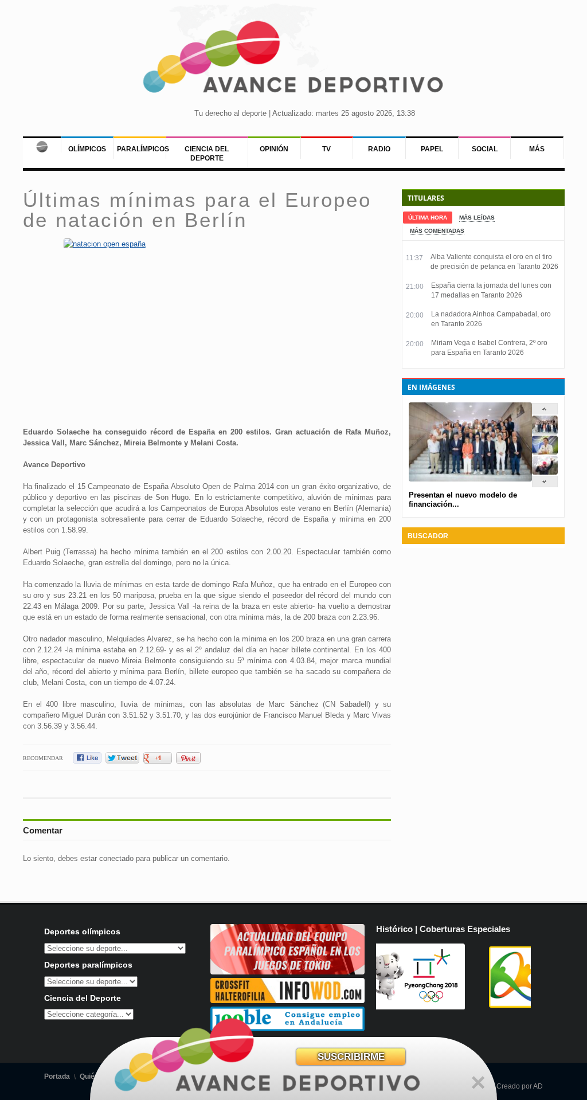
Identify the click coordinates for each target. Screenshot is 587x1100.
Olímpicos (87, 149)
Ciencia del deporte (207, 153)
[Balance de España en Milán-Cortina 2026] (545, 452)
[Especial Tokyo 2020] (287, 972)
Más (537, 149)
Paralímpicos (143, 149)
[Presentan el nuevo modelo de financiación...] (545, 432)
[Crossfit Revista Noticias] (287, 1000)
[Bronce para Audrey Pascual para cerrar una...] (545, 472)
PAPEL (432, 149)
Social (485, 149)
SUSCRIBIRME (351, 1056)
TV (326, 149)
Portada (57, 1076)
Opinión (274, 149)
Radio (379, 149)
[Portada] (42, 144)
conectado (116, 858)
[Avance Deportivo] (293, 60)
